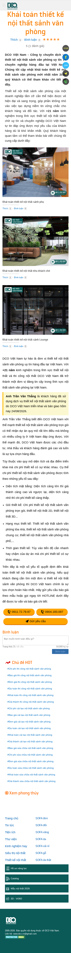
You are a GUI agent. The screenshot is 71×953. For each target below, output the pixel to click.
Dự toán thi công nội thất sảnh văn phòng (30, 688)
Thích (14, 39)
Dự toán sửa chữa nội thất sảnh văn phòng (31, 768)
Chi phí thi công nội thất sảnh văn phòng (30, 668)
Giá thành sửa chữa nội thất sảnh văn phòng (32, 781)
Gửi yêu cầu (37, 621)
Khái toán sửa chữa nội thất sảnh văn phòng (32, 774)
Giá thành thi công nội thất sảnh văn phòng (31, 701)
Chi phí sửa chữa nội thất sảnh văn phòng (31, 754)
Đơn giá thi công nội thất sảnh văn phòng (30, 682)
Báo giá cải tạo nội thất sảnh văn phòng (29, 715)
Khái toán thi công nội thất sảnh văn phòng (31, 695)
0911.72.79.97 (21, 611)
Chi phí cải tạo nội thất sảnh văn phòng (29, 708)
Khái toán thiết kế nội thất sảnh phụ (23, 202)
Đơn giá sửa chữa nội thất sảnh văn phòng (31, 761)
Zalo (66, 65)
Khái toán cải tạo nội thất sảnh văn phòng (30, 735)
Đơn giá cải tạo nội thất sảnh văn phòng (30, 721)
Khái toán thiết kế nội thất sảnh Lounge (25, 340)
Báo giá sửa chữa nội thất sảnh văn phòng (31, 748)
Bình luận (30, 39)
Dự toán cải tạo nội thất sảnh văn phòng (30, 728)
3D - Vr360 (16, 898)
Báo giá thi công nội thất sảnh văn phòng (30, 675)
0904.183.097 (53, 611)
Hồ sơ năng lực (19, 868)
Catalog (15, 878)
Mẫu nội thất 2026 (20, 888)
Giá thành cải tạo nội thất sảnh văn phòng (31, 741)
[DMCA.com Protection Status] (15, 937)
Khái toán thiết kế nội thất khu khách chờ (26, 271)
